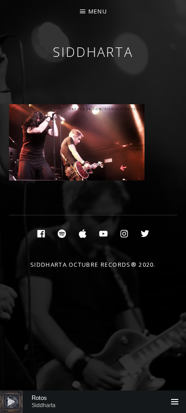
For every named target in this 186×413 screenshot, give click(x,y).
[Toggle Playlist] (174, 401)
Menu (97, 11)
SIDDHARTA (93, 51)
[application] (93, 401)
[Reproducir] (11, 401)
